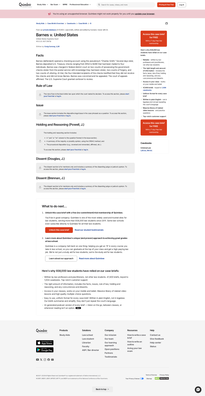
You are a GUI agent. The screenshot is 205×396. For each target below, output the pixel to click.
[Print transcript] (166, 23)
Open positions (112, 349)
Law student (88, 339)
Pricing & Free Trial (166, 5)
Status (153, 346)
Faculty (85, 346)
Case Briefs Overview (55, 23)
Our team (109, 339)
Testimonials (111, 357)
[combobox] (126, 4)
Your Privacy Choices (133, 378)
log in (59, 96)
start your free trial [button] (56, 116)
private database (49, 30)
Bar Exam (54, 4)
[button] (59, 230)
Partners (109, 353)
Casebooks (71, 23)
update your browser (144, 14)
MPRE (65, 4)
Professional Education (79, 4)
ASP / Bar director (90, 350)
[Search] (99, 4)
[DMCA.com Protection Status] (162, 378)
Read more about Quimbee (91, 258)
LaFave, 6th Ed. (147, 150)
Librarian (86, 342)
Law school (87, 335)
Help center (155, 342)
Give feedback (157, 339)
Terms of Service (151, 375)
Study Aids (41, 4)
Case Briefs (82, 23)
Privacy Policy (164, 375)
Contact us (155, 335)
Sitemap (149, 378)
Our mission (110, 335)
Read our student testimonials (89, 230)
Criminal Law (146, 148)
